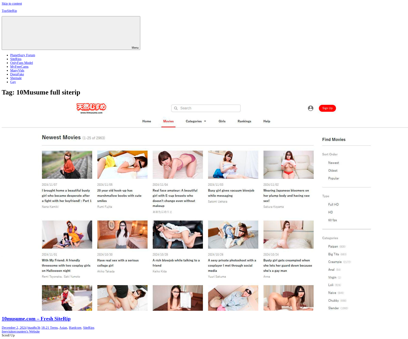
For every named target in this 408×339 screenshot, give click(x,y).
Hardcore (75, 327)
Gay (13, 82)
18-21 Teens (49, 327)
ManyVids (17, 70)
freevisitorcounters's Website (21, 331)
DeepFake (17, 74)
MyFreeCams (19, 66)
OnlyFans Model (21, 63)
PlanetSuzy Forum (22, 55)
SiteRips (15, 59)
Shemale (16, 78)
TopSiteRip (9, 11)
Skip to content (12, 3)
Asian (63, 327)
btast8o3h (33, 327)
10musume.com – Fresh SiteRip (36, 318)
